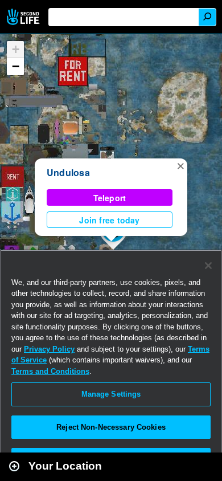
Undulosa (68, 172)
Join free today (109, 220)
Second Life (24, 17)
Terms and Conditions (50, 371)
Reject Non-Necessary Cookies (111, 427)
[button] (180, 165)
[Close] (208, 265)
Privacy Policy (49, 349)
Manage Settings (111, 394)
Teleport (109, 197)
